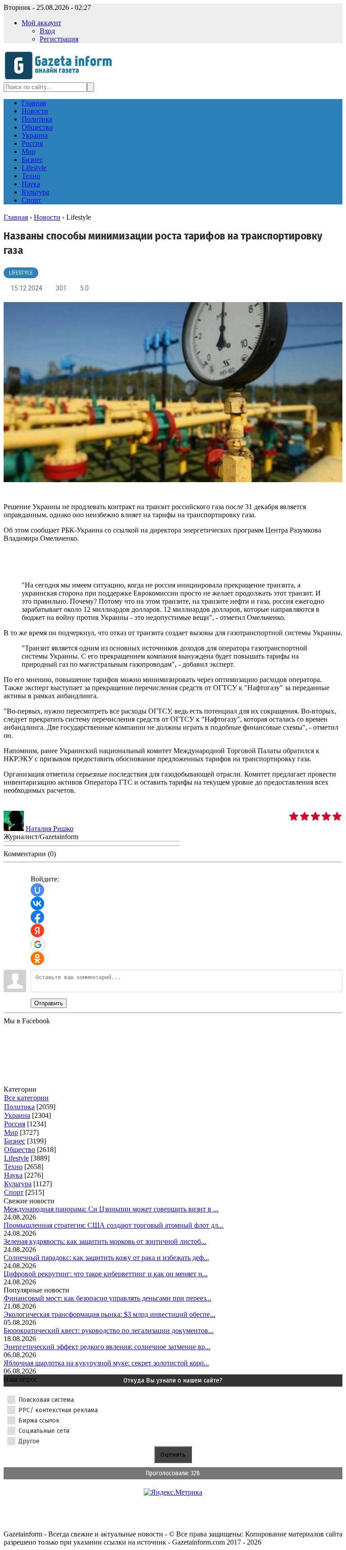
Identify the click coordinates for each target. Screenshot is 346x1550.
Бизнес (14, 1141)
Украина (17, 1115)
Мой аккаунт (41, 23)
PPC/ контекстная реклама (58, 1410)
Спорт (13, 1192)
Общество (19, 1149)
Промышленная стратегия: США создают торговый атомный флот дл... (113, 1225)
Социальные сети (43, 1431)
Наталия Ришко (49, 828)
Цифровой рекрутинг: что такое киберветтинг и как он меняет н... (106, 1274)
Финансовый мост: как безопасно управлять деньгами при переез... (107, 1298)
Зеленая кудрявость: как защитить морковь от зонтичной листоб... (105, 1241)
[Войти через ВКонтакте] (37, 903)
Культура (18, 1184)
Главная (16, 217)
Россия (14, 1124)
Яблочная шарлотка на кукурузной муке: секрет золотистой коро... (106, 1363)
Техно (13, 1166)
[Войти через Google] (38, 944)
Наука (13, 1175)
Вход (47, 31)
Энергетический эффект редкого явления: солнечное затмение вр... (107, 1347)
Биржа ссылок (38, 1420)
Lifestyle (21, 273)
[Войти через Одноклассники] (37, 958)
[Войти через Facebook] (37, 917)
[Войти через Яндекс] (37, 930)
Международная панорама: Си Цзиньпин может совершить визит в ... (111, 1209)
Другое (29, 1441)
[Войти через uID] (37, 890)
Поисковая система (46, 1400)
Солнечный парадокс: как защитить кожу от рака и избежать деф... (106, 1257)
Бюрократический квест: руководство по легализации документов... (109, 1330)
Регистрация (59, 39)
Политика (19, 1107)
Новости (47, 217)
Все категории (26, 1098)
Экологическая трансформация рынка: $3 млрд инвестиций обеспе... (109, 1314)
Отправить (48, 1003)
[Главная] (61, 78)
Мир (11, 1132)
